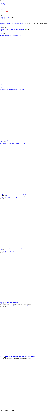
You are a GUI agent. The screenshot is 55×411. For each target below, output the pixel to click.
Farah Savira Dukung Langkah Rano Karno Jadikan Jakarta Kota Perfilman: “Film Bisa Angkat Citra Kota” (12, 89)
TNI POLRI (2, 7)
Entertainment (3, 8)
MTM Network (10, 410)
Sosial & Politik (3, 3)
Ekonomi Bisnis (3, 4)
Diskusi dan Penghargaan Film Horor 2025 (5, 17)
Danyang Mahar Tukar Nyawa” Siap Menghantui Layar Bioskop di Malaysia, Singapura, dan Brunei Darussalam (13, 143)
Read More (1, 22)
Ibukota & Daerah (3, 5)
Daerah (3, 6)
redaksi (1, 21)
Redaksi (2, 9)
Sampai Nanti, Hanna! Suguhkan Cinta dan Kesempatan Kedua (7, 251)
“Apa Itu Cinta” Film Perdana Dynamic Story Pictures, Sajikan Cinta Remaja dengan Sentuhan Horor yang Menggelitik (14, 305)
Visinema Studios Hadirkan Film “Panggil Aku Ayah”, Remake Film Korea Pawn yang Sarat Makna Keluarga (12, 29)
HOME (2, 2)
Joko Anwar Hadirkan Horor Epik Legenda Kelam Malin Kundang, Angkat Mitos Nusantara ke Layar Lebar (12, 23)
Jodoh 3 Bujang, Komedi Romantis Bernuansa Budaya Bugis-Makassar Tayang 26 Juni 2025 (10, 35)
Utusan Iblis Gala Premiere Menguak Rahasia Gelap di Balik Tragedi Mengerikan (9, 197)
